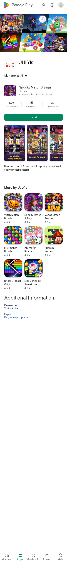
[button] (37, 106)
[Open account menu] (61, 5)
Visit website (11, 308)
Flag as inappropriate (16, 317)
